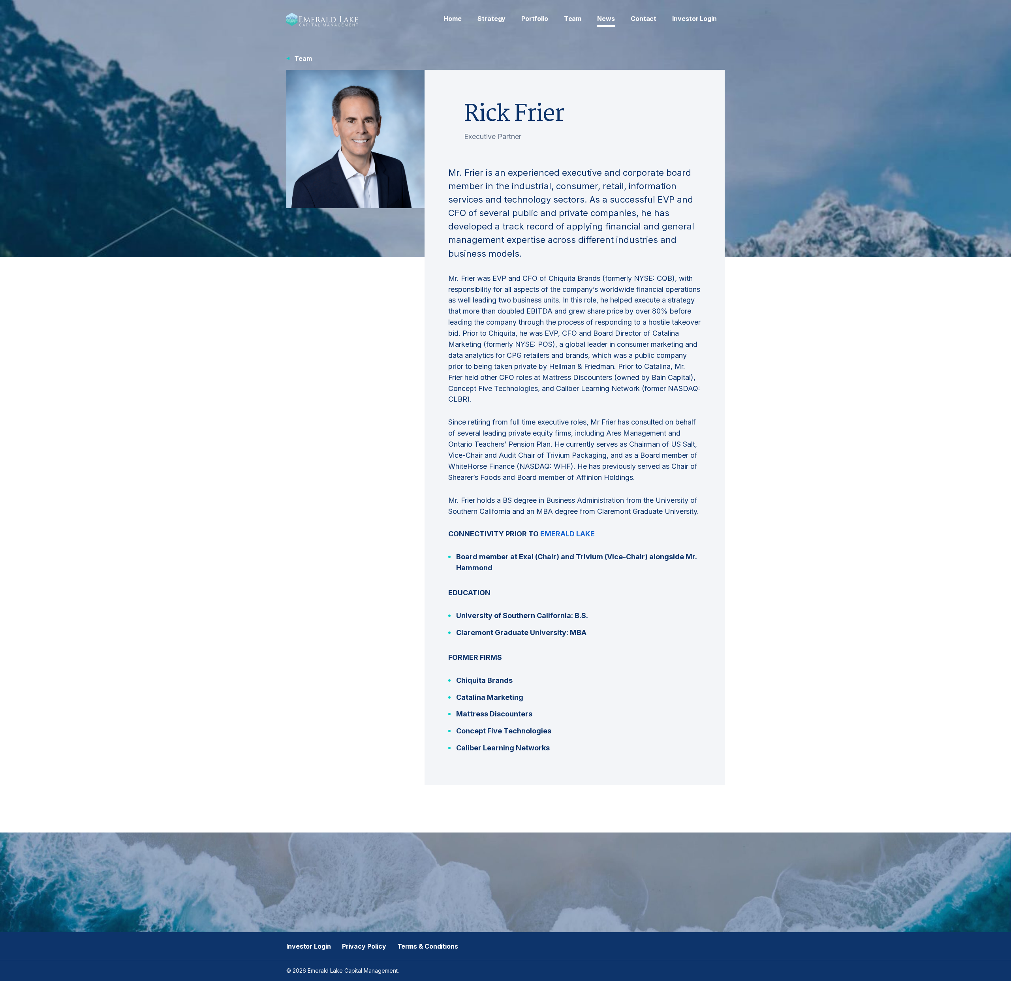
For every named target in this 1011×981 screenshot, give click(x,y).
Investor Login (694, 19)
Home (452, 19)
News (606, 19)
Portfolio (534, 19)
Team (573, 19)
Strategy (491, 19)
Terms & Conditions (427, 946)
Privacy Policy (364, 946)
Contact (643, 19)
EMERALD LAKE (567, 534)
